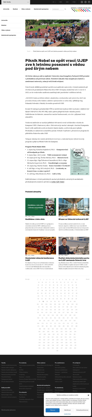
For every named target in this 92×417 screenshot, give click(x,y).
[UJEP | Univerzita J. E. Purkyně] (81, 10)
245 (48, 345)
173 (55, 323)
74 (57, 296)
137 (63, 312)
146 (61, 315)
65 (65, 293)
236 (48, 342)
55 (68, 290)
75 (61, 296)
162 (48, 320)
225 (40, 340)
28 (49, 285)
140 (76, 312)
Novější (27, 279)
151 (42, 318)
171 (47, 323)
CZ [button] (53, 2)
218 (48, 337)
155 (59, 318)
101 (38, 304)
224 (75, 337)
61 (49, 293)
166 (66, 320)
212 (62, 334)
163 (53, 320)
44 (68, 288)
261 (57, 351)
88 (68, 299)
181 (47, 326)
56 (72, 290)
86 (61, 299)
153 (51, 318)
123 (46, 309)
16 (46, 282)
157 (68, 318)
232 (71, 340)
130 (76, 309)
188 (76, 326)
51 (53, 290)
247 (57, 345)
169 (38, 323)
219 (53, 337)
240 (66, 342)
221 (61, 337)
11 (69, 279)
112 (43, 307)
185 (64, 326)
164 (57, 320)
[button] (88, 395)
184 (59, 326)
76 (65, 296)
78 (72, 296)
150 (38, 318)
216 (40, 337)
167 (70, 320)
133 (46, 312)
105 (55, 304)
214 (70, 334)
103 (46, 304)
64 (61, 293)
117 (63, 307)
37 (41, 288)
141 (40, 315)
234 (40, 342)
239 (62, 342)
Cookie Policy (67, 414)
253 (44, 348)
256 (57, 348)
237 (53, 342)
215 (74, 334)
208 (45, 334)
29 (53, 285)
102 (42, 304)
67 (72, 293)
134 (51, 312)
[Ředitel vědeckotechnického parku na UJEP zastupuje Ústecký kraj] (74, 245)
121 (38, 309)
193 (57, 329)
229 (57, 340)
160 (40, 320)
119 (71, 307)
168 (74, 320)
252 (39, 348)
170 (42, 323)
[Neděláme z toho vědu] (40, 207)
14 (38, 282)
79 (76, 296)
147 (66, 315)
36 (38, 288)
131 (38, 312)
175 (64, 323)
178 (76, 323)
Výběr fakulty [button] (7, 2)
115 (55, 307)
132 (42, 312)
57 (76, 290)
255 (53, 348)
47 (38, 290)
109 (72, 304)
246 (53, 345)
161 (44, 320)
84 (53, 299)
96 (59, 301)
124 (51, 309)
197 (74, 329)
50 (50, 290)
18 (53, 282)
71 (46, 296)
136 (59, 312)
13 (76, 279)
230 (62, 340)
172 (51, 323)
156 (64, 318)
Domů (28, 51)
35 (76, 285)
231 (66, 340)
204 (66, 331)
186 (68, 326)
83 (49, 299)
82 (45, 299)
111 (39, 307)
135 (55, 312)
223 (70, 337)
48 (42, 290)
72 (49, 296)
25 (38, 285)
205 (71, 331)
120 (75, 307)
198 (39, 331)
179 (38, 326)
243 (39, 345)
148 (70, 315)
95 (55, 301)
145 (57, 315)
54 (65, 290)
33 (68, 285)
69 (38, 296)
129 (72, 309)
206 (75, 331)
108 (68, 304)
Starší (87, 279)
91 (39, 301)
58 (38, 293)
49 (46, 290)
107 (64, 304)
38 (45, 288)
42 (61, 288)
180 (42, 326)
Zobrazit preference (82, 410)
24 (75, 282)
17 (49, 282)
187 (72, 326)
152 (46, 318)
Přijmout (52, 410)
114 (51, 307)
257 (62, 348)
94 (51, 301)
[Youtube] (89, 2)
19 (57, 282)
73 (53, 296)
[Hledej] (65, 9)
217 (44, 337)
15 (42, 282)
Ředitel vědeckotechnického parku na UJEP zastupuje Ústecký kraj (74, 259)
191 (48, 329)
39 (49, 288)
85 (57, 299)
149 (74, 315)
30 (57, 285)
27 (46, 285)
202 (57, 331)
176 (68, 323)
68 (76, 293)
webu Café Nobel (57, 182)
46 (76, 288)
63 (57, 293)
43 (64, 288)
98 (66, 301)
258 (66, 348)
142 (44, 315)
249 (66, 345)
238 (57, 342)
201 (53, 331)
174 (59, 323)
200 (48, 331)
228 (53, 340)
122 (42, 309)
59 (41, 293)
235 (44, 342)
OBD (60, 2)
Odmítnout (67, 410)
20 (60, 282)
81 (42, 299)
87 (64, 299)
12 (73, 279)
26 (42, 285)
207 (40, 334)
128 (68, 309)
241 (71, 342)
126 (59, 309)
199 (44, 331)
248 (62, 345)
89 (72, 299)
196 (70, 329)
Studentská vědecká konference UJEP (39, 259)
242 (75, 342)
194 (61, 329)
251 (75, 345)
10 (66, 279)
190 (44, 329)
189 (40, 329)
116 (59, 307)
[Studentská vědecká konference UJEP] (40, 245)
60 (45, 293)
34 (72, 285)
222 (66, 337)
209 (49, 334)
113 (47, 307)
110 (77, 304)
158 (72, 318)
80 (38, 299)
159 (76, 318)
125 (55, 309)
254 (48, 348)
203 (62, 331)
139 (72, 312)
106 (59, 304)
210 (53, 334)
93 (47, 301)
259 (71, 348)
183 (55, 326)
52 (57, 290)
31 (61, 285)
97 (62, 301)
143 (48, 315)
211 (57, 334)
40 (53, 288)
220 (57, 337)
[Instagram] (85, 2)
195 (66, 329)
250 (71, 345)
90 (76, 299)
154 (55, 318)
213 (66, 334)
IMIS (67, 2)
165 (61, 320)
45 (72, 288)
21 (64, 282)
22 (68, 282)
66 (69, 293)
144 (53, 315)
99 (70, 301)
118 (67, 307)
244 (44, 345)
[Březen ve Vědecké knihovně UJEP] (74, 207)
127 (63, 309)
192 (53, 329)
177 (72, 323)
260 (75, 348)
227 (49, 340)
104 (51, 304)
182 (51, 326)
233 (75, 340)
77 (68, 296)
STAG (74, 2)
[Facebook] (82, 2)
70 (42, 296)
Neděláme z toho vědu (35, 219)
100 (75, 301)
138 (68, 312)
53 (61, 290)
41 (57, 288)
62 (53, 293)
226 (44, 340)
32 (64, 285)
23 (72, 282)
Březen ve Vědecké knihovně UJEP (74, 219)
